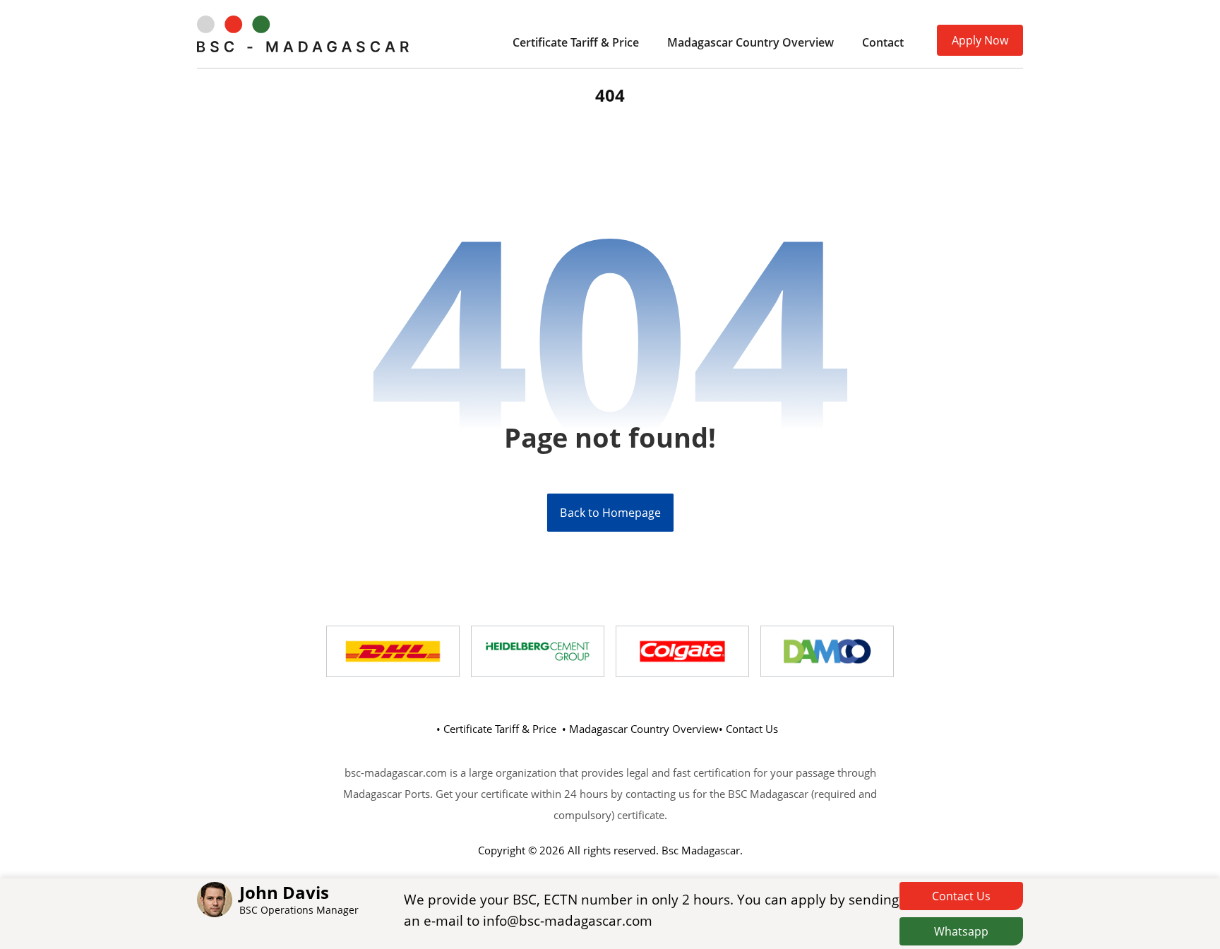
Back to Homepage (609, 512)
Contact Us (961, 896)
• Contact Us (748, 729)
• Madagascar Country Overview (640, 729)
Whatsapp (961, 931)
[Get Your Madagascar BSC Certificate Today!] (303, 34)
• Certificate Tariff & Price (496, 729)
